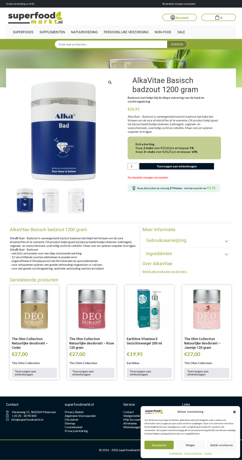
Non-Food (163, 32)
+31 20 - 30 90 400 (23, 415)
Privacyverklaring (193, 453)
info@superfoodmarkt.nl (27, 419)
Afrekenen (130, 423)
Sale (181, 32)
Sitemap (70, 423)
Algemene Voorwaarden (80, 415)
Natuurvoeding (84, 32)
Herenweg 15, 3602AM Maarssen (33, 412)
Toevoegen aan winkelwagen (177, 166)
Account (182, 18)
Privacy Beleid (74, 412)
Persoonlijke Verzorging (126, 32)
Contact (208, 453)
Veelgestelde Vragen (136, 415)
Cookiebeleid (175, 453)
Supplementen (52, 32)
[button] (234, 411)
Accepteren (159, 445)
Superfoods (23, 32)
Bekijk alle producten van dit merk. (164, 271)
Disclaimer (72, 419)
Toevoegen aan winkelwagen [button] (25, 372)
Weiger (190, 445)
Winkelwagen (132, 427)
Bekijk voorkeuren (221, 445)
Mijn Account (132, 419)
